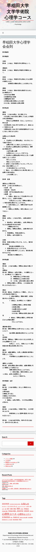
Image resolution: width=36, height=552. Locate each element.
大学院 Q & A (8, 464)
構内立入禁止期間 (23, 517)
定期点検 (31, 511)
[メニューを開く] (3, 33)
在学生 (21, 508)
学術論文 (26, 508)
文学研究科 (6, 517)
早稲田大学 (16, 517)
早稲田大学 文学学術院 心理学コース (19, 11)
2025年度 (5, 504)
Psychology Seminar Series (15, 504)
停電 (30, 506)
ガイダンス (4, 506)
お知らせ (25, 504)
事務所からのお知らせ (11, 462)
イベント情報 (8, 458)
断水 (11, 517)
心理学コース (9, 513)
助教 (11, 508)
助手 (8, 508)
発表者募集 (30, 517)
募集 (14, 508)
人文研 (27, 506)
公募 (5, 508)
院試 (20, 519)
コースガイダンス (12, 506)
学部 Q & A (8, 466)
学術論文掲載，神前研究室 (15, 511)
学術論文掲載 (5, 511)
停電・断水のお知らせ (7, 486)
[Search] (31, 443)
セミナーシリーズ (21, 506)
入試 (3, 508)
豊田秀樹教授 (15, 519)
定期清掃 (26, 511)
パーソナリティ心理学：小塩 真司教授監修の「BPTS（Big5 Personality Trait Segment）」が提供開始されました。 (16, 480)
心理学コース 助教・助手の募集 (10, 483)
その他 (7, 460)
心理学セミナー (24, 514)
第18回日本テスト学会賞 (7, 519)
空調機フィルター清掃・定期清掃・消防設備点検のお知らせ (16, 488)
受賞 (18, 509)
